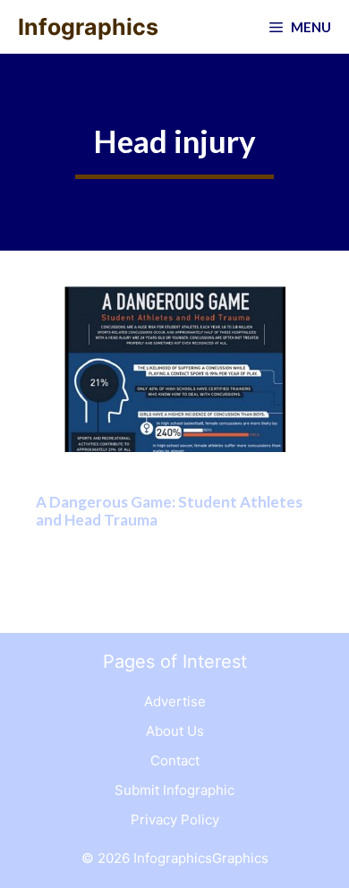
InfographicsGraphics (200, 858)
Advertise (175, 701)
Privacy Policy (175, 819)
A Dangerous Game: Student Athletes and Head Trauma (169, 510)
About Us (175, 730)
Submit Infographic (174, 789)
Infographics (88, 26)
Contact (175, 760)
